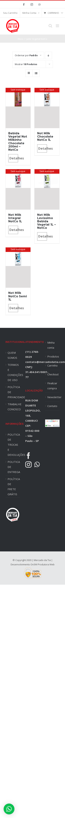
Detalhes (13, 158)
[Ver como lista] (36, 73)
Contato (52, 406)
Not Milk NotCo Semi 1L (17, 296)
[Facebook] (28, 455)
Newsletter (52, 397)
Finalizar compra (52, 385)
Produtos (52, 356)
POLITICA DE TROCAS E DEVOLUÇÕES (14, 445)
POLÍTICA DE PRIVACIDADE (14, 392)
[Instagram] (28, 464)
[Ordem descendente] (48, 55)
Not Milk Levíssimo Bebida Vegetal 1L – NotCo (46, 221)
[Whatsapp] (37, 464)
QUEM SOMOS (12, 355)
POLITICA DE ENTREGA (14, 467)
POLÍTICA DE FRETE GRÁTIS (14, 486)
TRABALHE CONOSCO (14, 406)
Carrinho (52, 365)
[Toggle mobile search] (50, 26)
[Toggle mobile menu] (58, 26)
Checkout (52, 374)
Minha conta (51, 345)
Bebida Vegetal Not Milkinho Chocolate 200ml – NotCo (17, 141)
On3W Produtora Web (43, 564)
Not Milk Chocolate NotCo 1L (45, 137)
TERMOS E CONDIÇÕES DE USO (14, 372)
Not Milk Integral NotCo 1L (15, 218)
